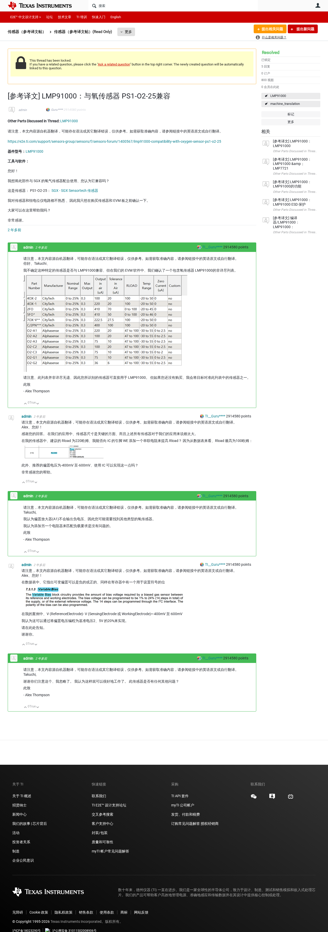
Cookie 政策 (38, 912)
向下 (38, 404)
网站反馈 (141, 912)
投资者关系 (21, 842)
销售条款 (86, 912)
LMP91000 (278, 96)
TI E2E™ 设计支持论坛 (109, 805)
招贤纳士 (19, 805)
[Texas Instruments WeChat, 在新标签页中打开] (254, 798)
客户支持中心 (102, 824)
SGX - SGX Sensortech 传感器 (75, 190)
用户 (317, 5)
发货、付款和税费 (185, 814)
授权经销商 (210, 824)
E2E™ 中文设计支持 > (25, 17)
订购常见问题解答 (185, 824)
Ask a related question (114, 64)
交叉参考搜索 (102, 814)
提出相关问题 (272, 29)
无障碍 (17, 912)
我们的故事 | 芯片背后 (29, 824)
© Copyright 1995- (31, 921)
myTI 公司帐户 (182, 805)
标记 (291, 114)
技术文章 (64, 17)
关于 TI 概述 (21, 796)
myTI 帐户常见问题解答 (110, 851)
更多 (128, 32)
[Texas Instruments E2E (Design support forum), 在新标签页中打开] (272, 798)
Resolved (271, 52)
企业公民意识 (23, 860)
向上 (25, 404)
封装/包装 (100, 833)
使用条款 (107, 912)
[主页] (43, 6)
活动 (15, 833)
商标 (124, 912)
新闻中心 (19, 814)
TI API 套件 (180, 796)
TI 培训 (81, 17)
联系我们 (99, 796)
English (115, 17)
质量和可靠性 (103, 842)
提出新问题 (305, 29)
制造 (15, 851)
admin (22, 110)
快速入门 (98, 17)
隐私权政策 (64, 912)
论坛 (49, 17)
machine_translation (285, 104)
